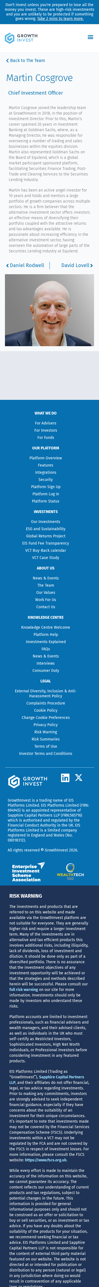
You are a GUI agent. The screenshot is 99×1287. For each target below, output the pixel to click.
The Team (45, 585)
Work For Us (45, 599)
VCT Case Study (45, 557)
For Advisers (45, 423)
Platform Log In (45, 494)
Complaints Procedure (45, 703)
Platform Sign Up (46, 487)
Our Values (45, 592)
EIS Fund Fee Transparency (45, 543)
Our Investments (45, 521)
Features (45, 465)
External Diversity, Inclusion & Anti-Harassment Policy (46, 693)
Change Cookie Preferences (46, 717)
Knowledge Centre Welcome (45, 627)
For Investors (45, 430)
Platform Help (46, 634)
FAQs (46, 649)
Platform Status (45, 501)
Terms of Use (45, 746)
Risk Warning (45, 732)
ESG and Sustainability (45, 529)
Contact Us (45, 607)
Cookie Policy (45, 710)
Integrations (45, 472)
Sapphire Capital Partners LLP (34, 815)
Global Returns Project (45, 536)
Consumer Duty (45, 670)
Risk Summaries (46, 739)
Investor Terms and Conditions (45, 753)
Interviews (46, 663)
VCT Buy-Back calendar (45, 550)
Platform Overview (45, 458)
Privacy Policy (46, 725)
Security (45, 479)
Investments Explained (46, 641)
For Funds (45, 437)
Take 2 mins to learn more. (60, 18)
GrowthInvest (19, 800)
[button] (90, 37)
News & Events (46, 578)
